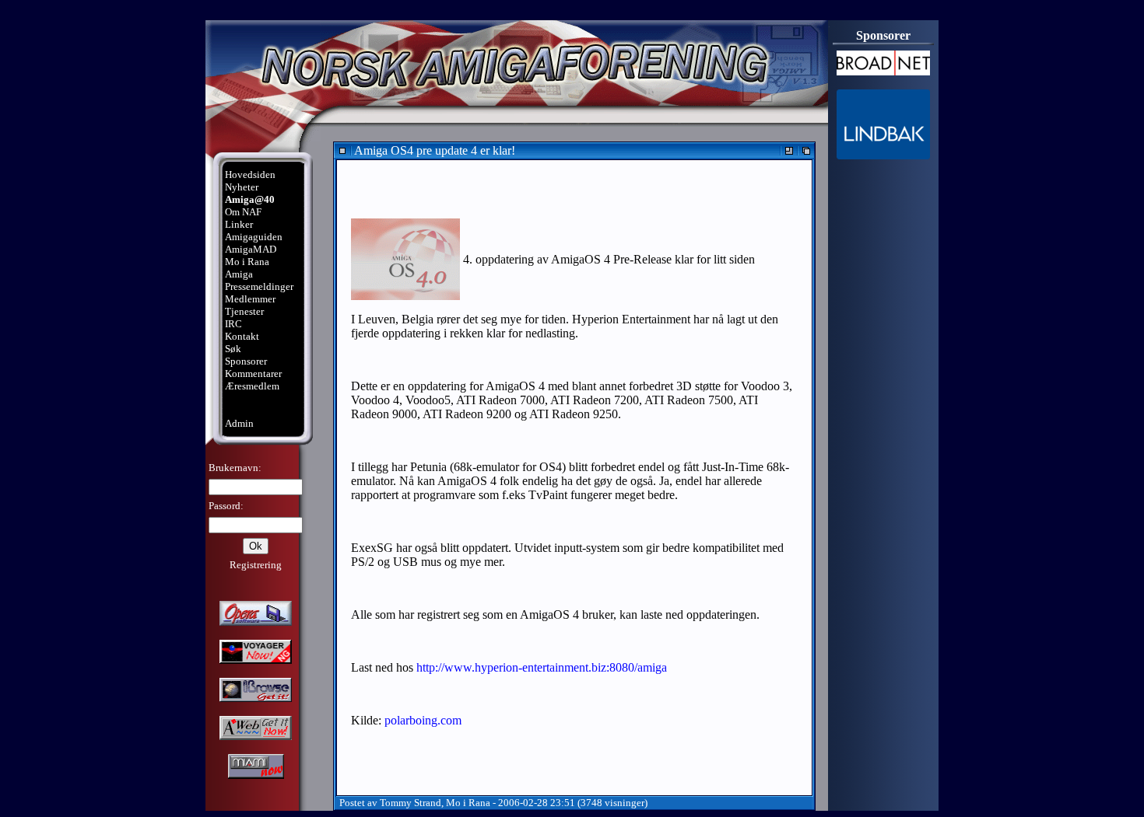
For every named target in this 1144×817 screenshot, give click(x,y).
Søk (233, 348)
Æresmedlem (252, 386)
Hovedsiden (250, 174)
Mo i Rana (247, 261)
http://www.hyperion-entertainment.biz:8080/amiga (541, 667)
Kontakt (242, 336)
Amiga (239, 274)
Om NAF (243, 212)
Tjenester (244, 311)
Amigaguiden (253, 237)
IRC (233, 324)
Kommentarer (253, 373)
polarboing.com (422, 720)
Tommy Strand (410, 802)
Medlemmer (250, 299)
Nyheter (241, 187)
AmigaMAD (250, 249)
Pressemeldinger (259, 286)
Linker (239, 224)
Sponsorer (246, 361)
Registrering (256, 565)
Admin (239, 423)
